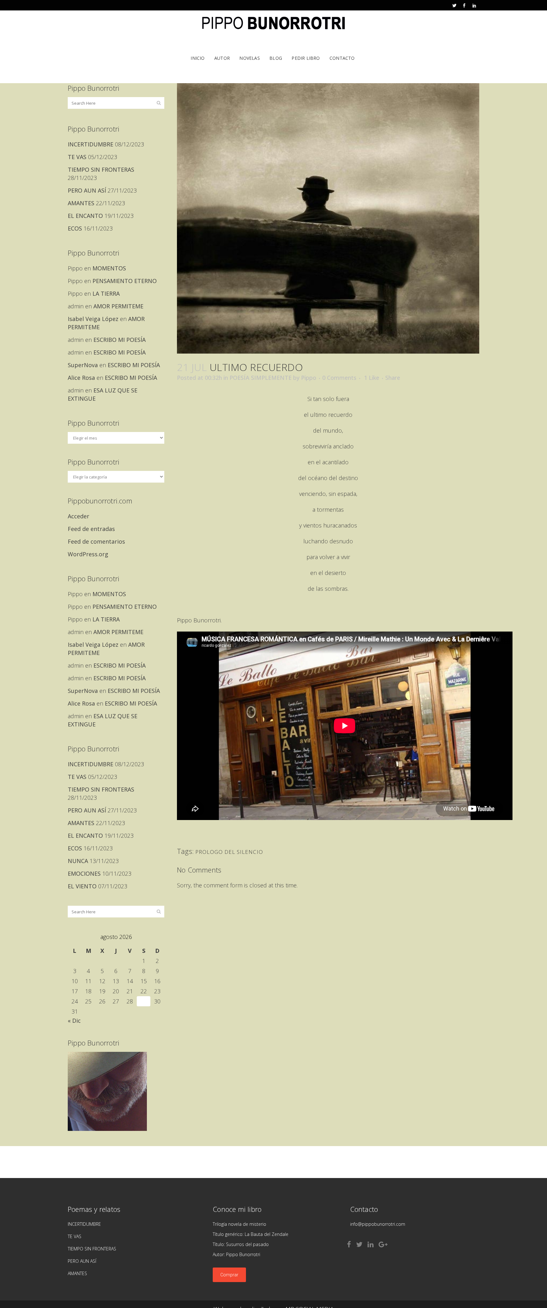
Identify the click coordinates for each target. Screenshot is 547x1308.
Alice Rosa (81, 377)
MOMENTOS (109, 268)
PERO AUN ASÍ (87, 190)
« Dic (74, 1020)
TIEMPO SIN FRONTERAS (101, 169)
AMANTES (81, 203)
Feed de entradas (91, 529)
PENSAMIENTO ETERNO (124, 281)
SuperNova (83, 365)
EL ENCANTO (85, 215)
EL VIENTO (82, 886)
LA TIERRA (106, 293)
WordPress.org (88, 554)
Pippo (308, 377)
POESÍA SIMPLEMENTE (260, 377)
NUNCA (78, 861)
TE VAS (77, 157)
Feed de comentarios (96, 541)
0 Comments (339, 377)
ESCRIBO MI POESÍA (119, 339)
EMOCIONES (84, 873)
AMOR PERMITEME (118, 306)
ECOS (75, 228)
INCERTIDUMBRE (90, 144)
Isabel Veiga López (93, 319)
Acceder (78, 516)
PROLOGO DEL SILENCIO (229, 851)
